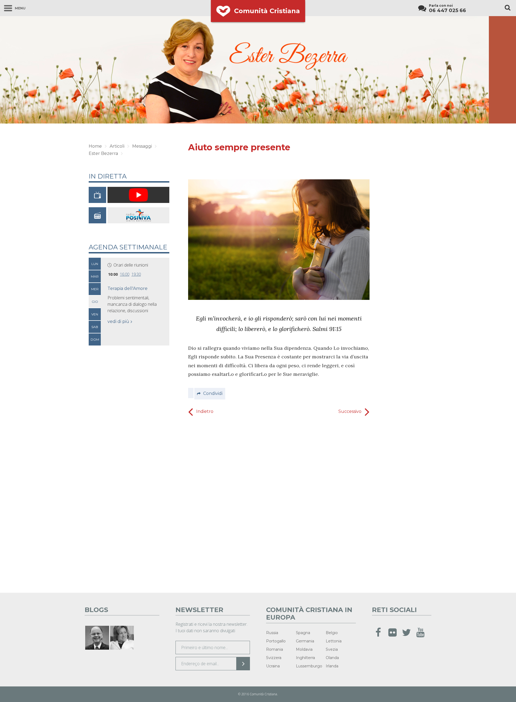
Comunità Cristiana (267, 11)
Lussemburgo (309, 666)
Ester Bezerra (103, 153)
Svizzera (273, 657)
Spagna (303, 632)
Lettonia (334, 641)
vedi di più (118, 321)
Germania (305, 641)
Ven (94, 314)
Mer (95, 289)
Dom (95, 339)
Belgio (332, 632)
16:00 (124, 274)
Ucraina (273, 666)
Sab (94, 327)
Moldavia (304, 649)
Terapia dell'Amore (128, 288)
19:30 (136, 274)
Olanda (332, 657)
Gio (95, 302)
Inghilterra (305, 657)
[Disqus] (279, 502)
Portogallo (276, 641)
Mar (95, 276)
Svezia (332, 649)
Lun (94, 264)
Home (95, 146)
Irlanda (332, 666)
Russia (272, 632)
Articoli (117, 146)
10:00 (113, 274)
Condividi (213, 393)
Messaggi (142, 146)
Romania (274, 649)
